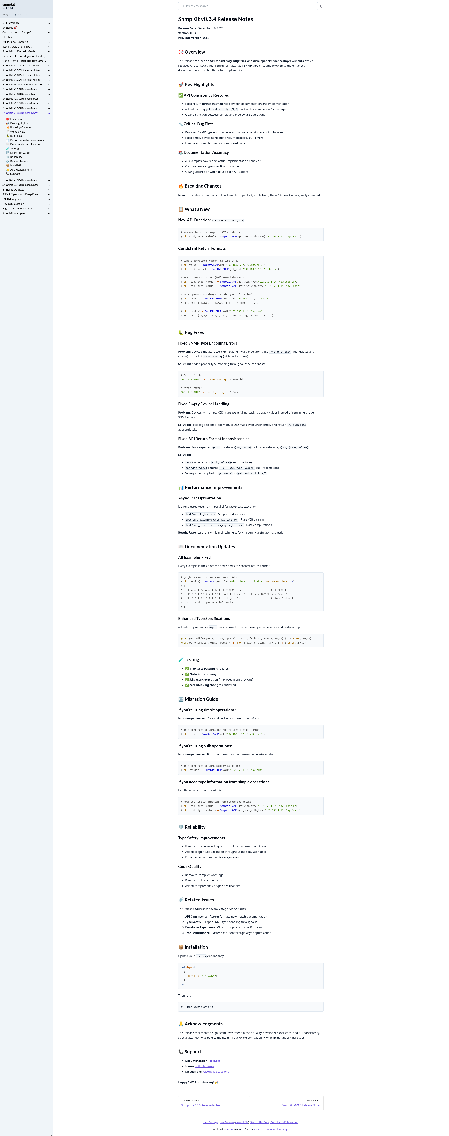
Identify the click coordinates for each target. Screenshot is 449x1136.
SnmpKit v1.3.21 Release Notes (21, 79)
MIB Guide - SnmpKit (15, 41)
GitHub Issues (204, 1066)
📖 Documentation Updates (23, 144)
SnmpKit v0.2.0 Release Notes (20, 89)
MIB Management (13, 199)
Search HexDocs (259, 1122)
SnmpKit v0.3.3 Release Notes (20, 108)
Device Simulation (13, 203)
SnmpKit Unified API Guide (18, 51)
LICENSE (7, 37)
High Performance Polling (17, 208)
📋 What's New (15, 131)
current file (241, 1122)
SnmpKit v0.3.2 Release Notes (20, 103)
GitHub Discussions (216, 1072)
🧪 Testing (12, 148)
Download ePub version (284, 1122)
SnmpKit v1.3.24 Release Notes (21, 65)
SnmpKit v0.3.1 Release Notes (20, 98)
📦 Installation (15, 165)
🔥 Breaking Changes (19, 127)
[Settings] (322, 6)
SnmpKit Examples (13, 213)
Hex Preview (227, 1122)
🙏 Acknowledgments (19, 169)
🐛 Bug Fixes (14, 135)
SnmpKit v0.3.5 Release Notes (20, 180)
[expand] (49, 23)
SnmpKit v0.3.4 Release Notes (20, 112)
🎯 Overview (14, 119)
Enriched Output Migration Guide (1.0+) (24, 56)
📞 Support (13, 173)
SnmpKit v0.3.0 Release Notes (20, 93)
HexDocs (215, 1061)
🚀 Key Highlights (17, 123)
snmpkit (8, 4)
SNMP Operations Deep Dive (20, 194)
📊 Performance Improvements (25, 140)
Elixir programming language (270, 1129)
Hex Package (210, 1122)
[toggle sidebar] (48, 5)
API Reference (11, 22)
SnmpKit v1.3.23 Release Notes (21, 70)
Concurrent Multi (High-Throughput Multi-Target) (24, 60)
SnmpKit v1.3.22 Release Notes (21, 74)
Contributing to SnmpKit (17, 32)
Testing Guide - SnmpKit (17, 46)
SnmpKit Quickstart (14, 189)
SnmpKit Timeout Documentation (22, 84)
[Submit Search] (182, 6)
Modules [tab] (21, 15)
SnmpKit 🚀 (9, 27)
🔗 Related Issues (17, 161)
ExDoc (230, 1129)
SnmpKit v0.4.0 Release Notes (20, 184)
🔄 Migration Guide (18, 152)
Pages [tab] (6, 15)
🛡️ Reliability (14, 156)
